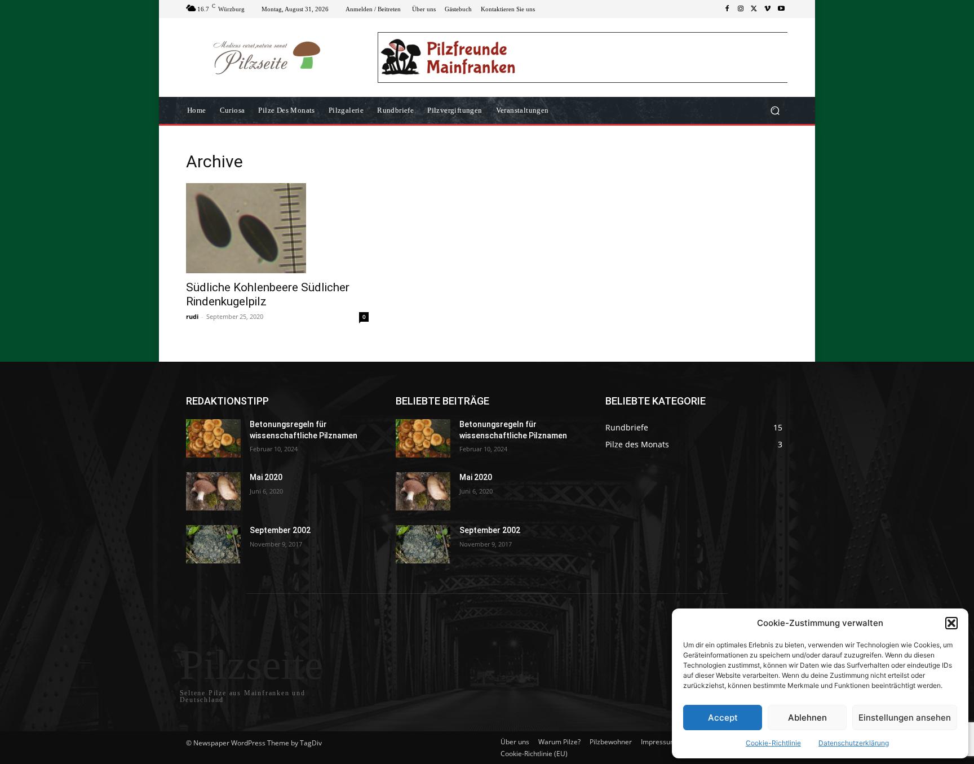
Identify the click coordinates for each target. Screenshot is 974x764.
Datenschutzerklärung (853, 743)
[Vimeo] (767, 9)
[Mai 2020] (213, 491)
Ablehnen (807, 717)
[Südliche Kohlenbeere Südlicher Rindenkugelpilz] (277, 228)
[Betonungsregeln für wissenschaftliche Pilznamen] (213, 438)
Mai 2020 (266, 477)
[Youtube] (781, 9)
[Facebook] (727, 9)
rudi (192, 316)
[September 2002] (213, 544)
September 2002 (280, 530)
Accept (723, 717)
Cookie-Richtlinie (773, 743)
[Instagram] (740, 9)
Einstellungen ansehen (904, 717)
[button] (951, 623)
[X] (754, 9)
